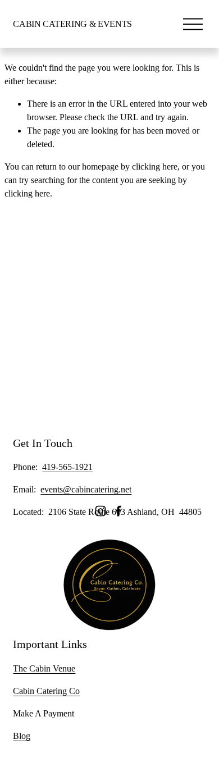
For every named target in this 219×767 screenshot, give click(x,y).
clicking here (154, 166)
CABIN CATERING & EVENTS (72, 24)
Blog (21, 736)
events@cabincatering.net (85, 489)
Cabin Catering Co (46, 691)
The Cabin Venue (44, 668)
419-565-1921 (67, 467)
